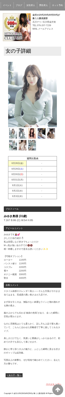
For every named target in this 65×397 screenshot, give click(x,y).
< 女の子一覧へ (14, 375)
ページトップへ (53, 384)
